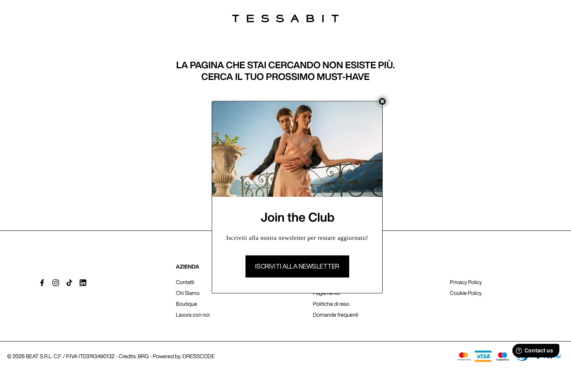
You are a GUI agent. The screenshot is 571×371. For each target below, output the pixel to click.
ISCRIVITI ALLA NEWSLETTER (297, 266)
